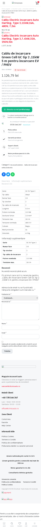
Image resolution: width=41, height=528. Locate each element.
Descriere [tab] (6, 181)
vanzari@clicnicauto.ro (11, 386)
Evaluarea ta (6, 294)
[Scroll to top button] (37, 518)
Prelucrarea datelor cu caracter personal (17, 446)
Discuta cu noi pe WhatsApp (18, 109)
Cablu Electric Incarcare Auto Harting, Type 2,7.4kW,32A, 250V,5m (20, 39)
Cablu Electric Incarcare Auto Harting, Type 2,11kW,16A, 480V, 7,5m (20, 23)
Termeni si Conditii (9, 440)
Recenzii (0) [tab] (7, 184)
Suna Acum (26, 125)
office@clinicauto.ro (10, 408)
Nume (4, 324)
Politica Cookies (8, 436)
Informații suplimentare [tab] (22, 181)
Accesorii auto (16, 9)
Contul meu (6, 419)
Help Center (6, 426)
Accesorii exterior (28, 9)
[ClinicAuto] (20, 3)
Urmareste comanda (9, 479)
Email (4, 333)
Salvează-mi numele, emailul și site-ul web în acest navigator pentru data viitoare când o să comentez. (19, 345)
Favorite (5, 422)
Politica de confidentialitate (12, 443)
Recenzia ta (6, 302)
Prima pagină (6, 9)
